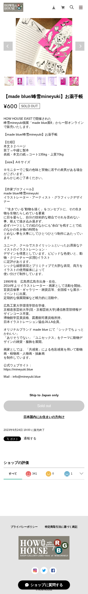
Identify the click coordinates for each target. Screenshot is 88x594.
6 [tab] (63, 81)
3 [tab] (30, 81)
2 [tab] (19, 81)
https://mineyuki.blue (18, 369)
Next (79, 46)
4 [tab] (41, 81)
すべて (13, 473)
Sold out (44, 406)
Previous (8, 46)
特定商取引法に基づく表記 (61, 526)
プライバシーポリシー (24, 526)
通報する (30, 438)
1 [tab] (9, 81)
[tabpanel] (44, 46)
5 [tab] (52, 81)
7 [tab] (74, 81)
